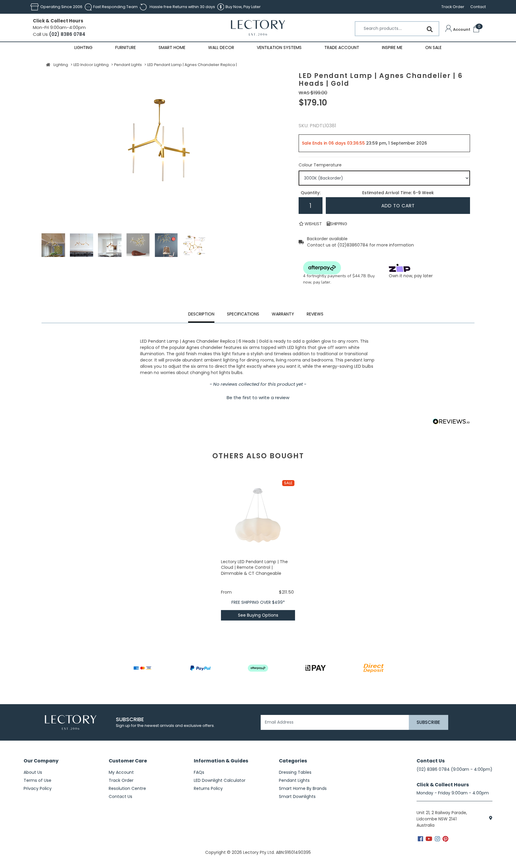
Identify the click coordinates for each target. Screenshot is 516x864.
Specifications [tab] (243, 314)
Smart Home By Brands (303, 788)
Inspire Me (392, 47)
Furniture (125, 47)
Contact (478, 6)
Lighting (83, 47)
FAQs (199, 772)
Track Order (452, 6)
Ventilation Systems (279, 47)
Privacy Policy (38, 788)
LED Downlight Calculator (219, 780)
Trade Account (341, 47)
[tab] (282, 315)
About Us (33, 772)
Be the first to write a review (258, 397)
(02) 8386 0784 (66, 34)
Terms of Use (37, 780)
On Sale (433, 47)
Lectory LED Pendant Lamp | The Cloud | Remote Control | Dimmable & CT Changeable (254, 567)
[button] (457, 30)
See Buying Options (258, 615)
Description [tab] (201, 314)
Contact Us (120, 796)
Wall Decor (221, 47)
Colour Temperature (320, 165)
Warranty (283, 314)
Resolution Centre (127, 788)
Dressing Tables (295, 772)
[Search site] (429, 29)
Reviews (315, 314)
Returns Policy (208, 788)
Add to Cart (398, 206)
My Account (121, 772)
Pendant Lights (294, 780)
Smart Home (172, 47)
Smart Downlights (297, 796)
